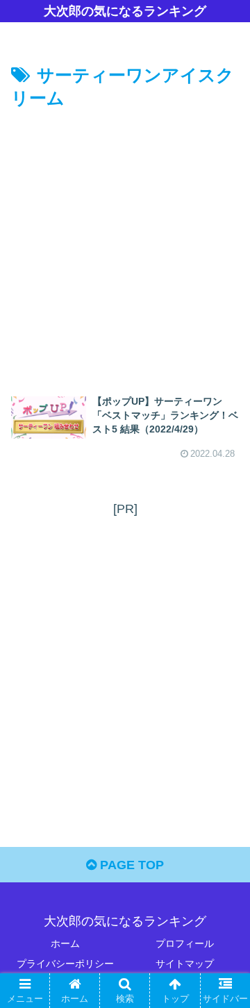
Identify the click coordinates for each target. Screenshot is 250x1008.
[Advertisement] (125, 246)
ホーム (65, 943)
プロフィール (185, 943)
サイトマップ (185, 963)
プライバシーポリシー (65, 963)
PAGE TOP (130, 865)
